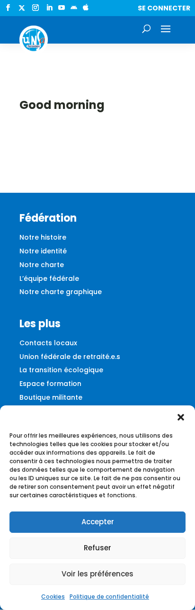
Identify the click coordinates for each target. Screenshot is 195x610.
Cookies (53, 596)
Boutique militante (50, 397)
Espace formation (50, 383)
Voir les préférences (97, 574)
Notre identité (43, 251)
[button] (181, 417)
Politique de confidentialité (109, 596)
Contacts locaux (48, 343)
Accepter (97, 522)
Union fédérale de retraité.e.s (69, 356)
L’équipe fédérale (49, 278)
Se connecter (164, 8)
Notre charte (41, 264)
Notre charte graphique (60, 291)
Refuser (97, 548)
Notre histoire (42, 237)
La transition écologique (61, 370)
